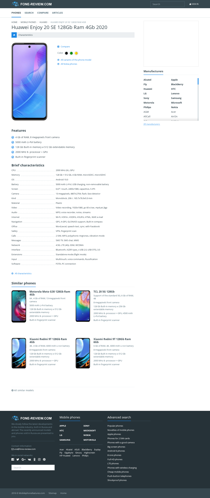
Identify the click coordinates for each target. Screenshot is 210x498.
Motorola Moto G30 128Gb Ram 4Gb (50, 293)
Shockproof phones (117, 480)
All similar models (23, 390)
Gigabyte (68, 452)
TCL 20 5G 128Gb (104, 291)
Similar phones (23, 283)
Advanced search (119, 417)
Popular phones (115, 425)
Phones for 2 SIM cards (118, 438)
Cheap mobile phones (118, 471)
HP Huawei (65, 455)
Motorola (149, 102)
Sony (146, 98)
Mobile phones (28, 22)
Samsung (176, 98)
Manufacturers (153, 71)
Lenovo (175, 93)
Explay (97, 449)
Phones (16, 12)
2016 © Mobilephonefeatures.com (28, 493)
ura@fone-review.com (25, 449)
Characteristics (25, 34)
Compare (43, 12)
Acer (173, 111)
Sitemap (53, 493)
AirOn (174, 116)
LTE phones (113, 463)
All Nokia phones (69, 63)
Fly (145, 84)
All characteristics (23, 273)
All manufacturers (152, 124)
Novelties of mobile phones (120, 430)
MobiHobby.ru (31, 4)
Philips (147, 107)
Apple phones (114, 434)
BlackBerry (177, 84)
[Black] (66, 53)
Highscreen (89, 452)
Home (14, 22)
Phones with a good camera (121, 442)
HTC (173, 88)
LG (145, 93)
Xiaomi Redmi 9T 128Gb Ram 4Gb (48, 340)
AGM (146, 111)
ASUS (77, 449)
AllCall (147, 116)
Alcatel (147, 79)
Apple (174, 79)
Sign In (195, 4)
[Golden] (76, 53)
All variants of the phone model (76, 59)
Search (29, 12)
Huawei (43, 22)
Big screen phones (116, 446)
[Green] (71, 53)
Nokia (174, 107)
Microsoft (176, 102)
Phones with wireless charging (122, 467)
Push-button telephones (119, 476)
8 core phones (114, 455)
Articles (57, 12)
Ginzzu (78, 452)
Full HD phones (114, 459)
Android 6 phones (116, 450)
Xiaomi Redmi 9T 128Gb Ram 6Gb (112, 340)
